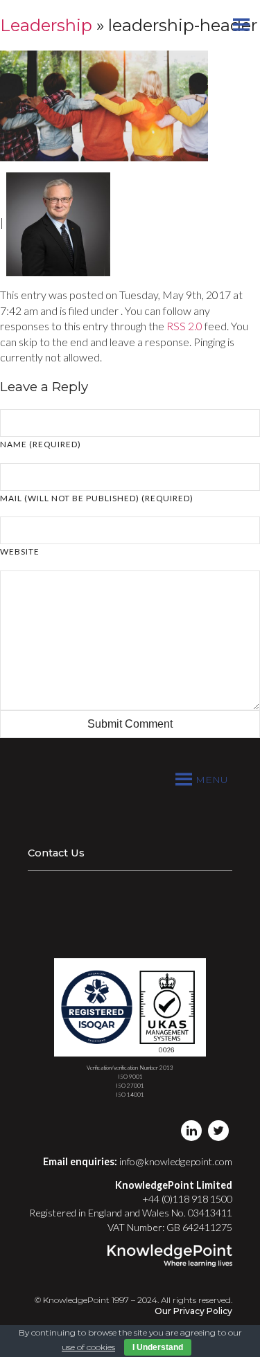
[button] (212, 779)
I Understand (157, 1347)
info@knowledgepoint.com (175, 1161)
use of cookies (88, 1347)
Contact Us (56, 853)
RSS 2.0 (184, 325)
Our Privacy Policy (193, 1311)
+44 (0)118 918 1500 (187, 1199)
